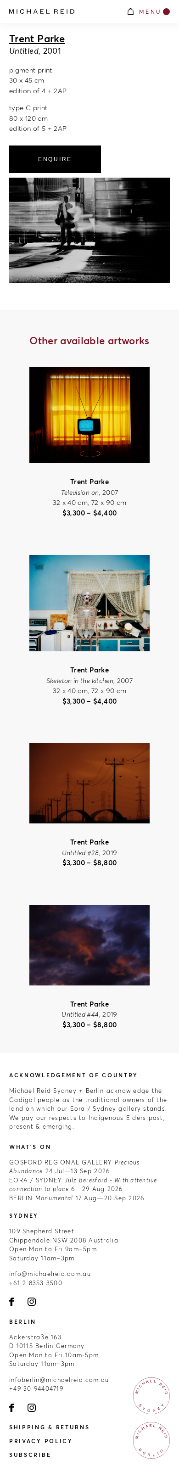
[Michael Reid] (63, 11)
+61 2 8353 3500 (35, 1283)
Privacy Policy (41, 1441)
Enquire (55, 159)
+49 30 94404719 (36, 1388)
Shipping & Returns (49, 1427)
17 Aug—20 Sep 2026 (76, 1198)
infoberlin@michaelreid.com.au (59, 1379)
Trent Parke (37, 38)
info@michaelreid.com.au (50, 1273)
